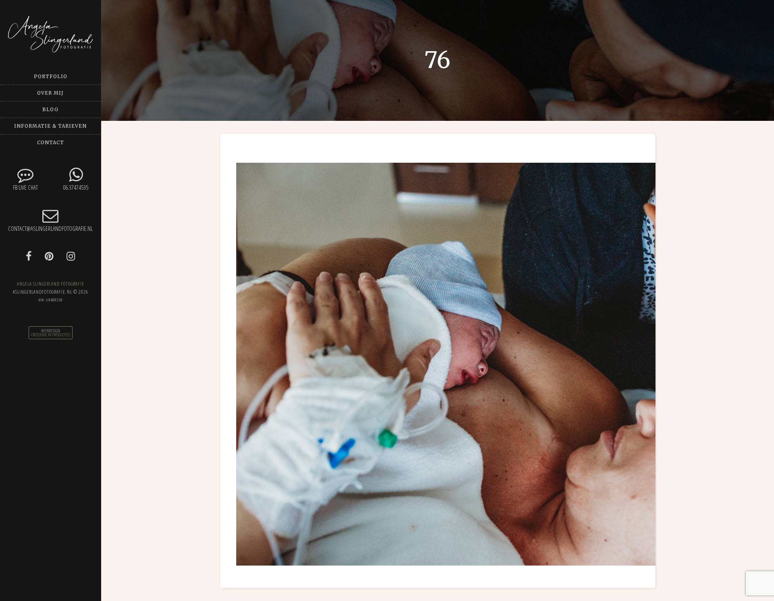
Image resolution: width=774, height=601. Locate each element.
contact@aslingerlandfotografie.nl (50, 228)
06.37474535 (75, 187)
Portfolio (50, 76)
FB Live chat (25, 187)
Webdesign (50, 331)
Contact (50, 142)
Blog (50, 109)
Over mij (50, 93)
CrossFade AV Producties (50, 335)
